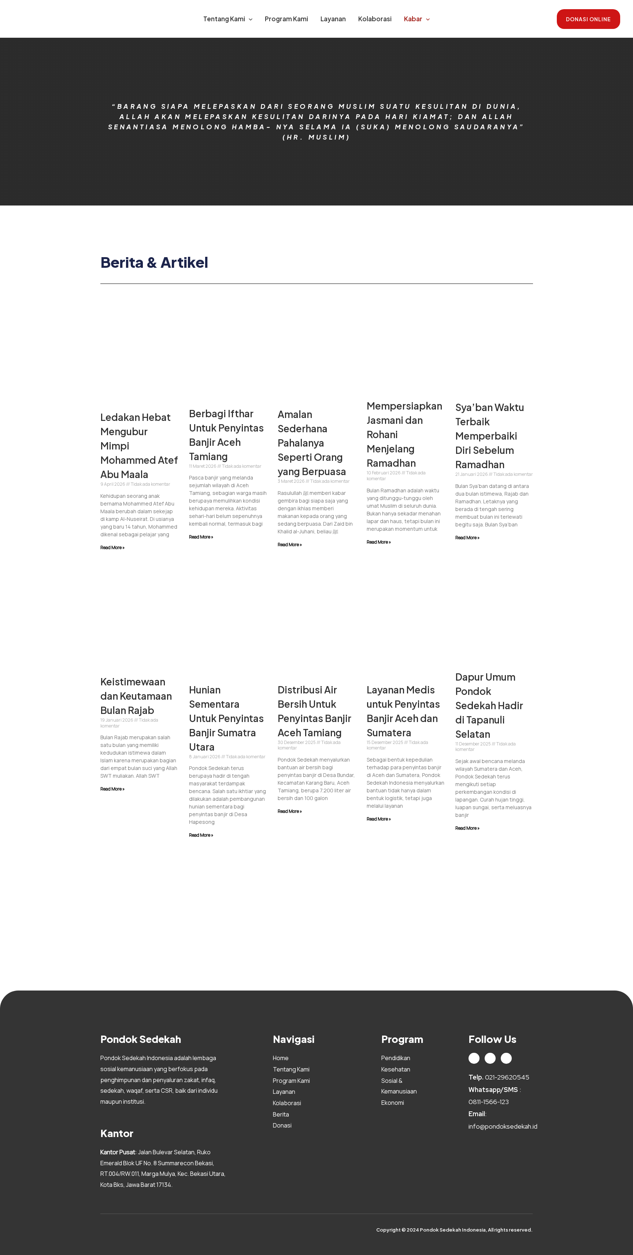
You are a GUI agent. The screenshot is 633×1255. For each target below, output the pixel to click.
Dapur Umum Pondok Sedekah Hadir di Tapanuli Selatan (489, 705)
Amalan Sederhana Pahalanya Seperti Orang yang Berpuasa (312, 442)
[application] (248, 19)
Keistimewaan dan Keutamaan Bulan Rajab (136, 695)
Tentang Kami (224, 19)
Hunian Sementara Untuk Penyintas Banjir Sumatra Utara (226, 718)
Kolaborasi (375, 19)
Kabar (413, 19)
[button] (588, 19)
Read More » (112, 547)
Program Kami (286, 19)
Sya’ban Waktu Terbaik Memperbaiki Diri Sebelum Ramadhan (489, 435)
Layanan (333, 19)
